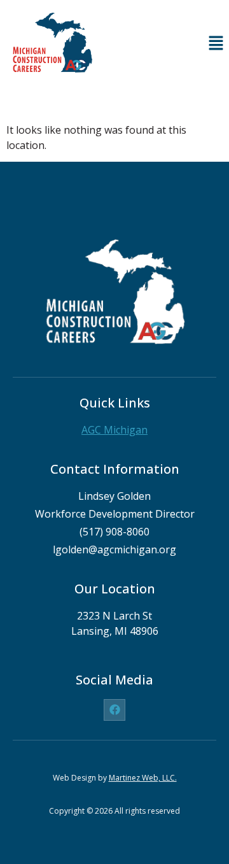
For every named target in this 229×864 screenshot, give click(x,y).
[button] (216, 43)
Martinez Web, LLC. (143, 777)
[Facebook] (114, 710)
